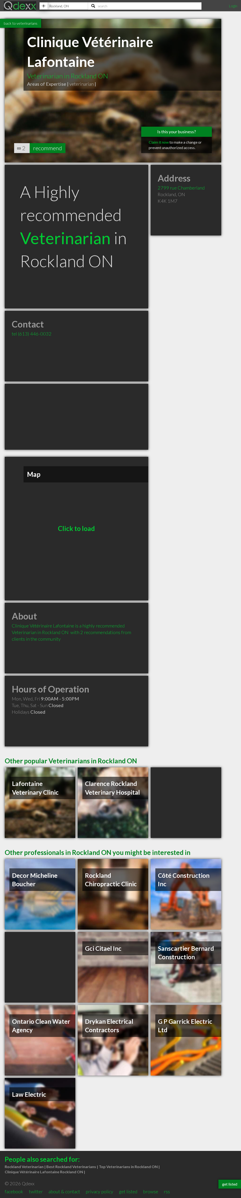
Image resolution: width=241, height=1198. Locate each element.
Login (233, 6)
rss (167, 1191)
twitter (36, 1191)
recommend (47, 148)
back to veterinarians (20, 23)
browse (150, 1191)
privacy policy (99, 1191)
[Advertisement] (76, 417)
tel (32, 333)
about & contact (64, 1191)
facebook (14, 1191)
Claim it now (159, 142)
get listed (128, 1191)
